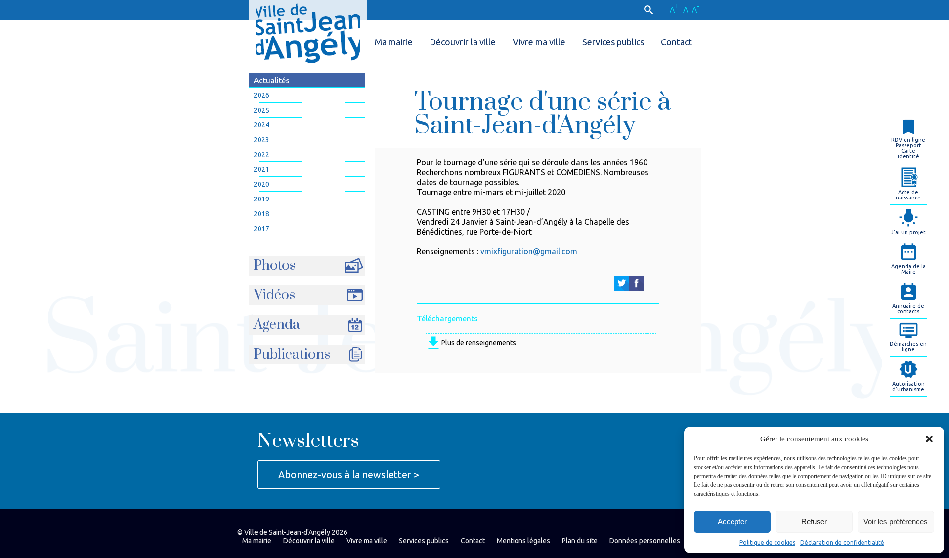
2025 (261, 110)
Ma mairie (394, 42)
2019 (261, 199)
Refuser (814, 522)
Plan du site (580, 541)
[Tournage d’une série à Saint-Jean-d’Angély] (621, 283)
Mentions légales (523, 541)
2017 (261, 228)
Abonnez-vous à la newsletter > (348, 474)
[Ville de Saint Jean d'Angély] (308, 31)
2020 (261, 184)
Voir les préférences (895, 522)
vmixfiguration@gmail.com (528, 251)
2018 (261, 213)
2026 (261, 95)
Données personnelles (644, 541)
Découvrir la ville (463, 42)
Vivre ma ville (539, 42)
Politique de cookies (767, 542)
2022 (261, 154)
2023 (261, 139)
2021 (261, 169)
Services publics (613, 42)
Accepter (732, 522)
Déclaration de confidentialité (842, 542)
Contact (676, 42)
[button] (929, 439)
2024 (261, 124)
